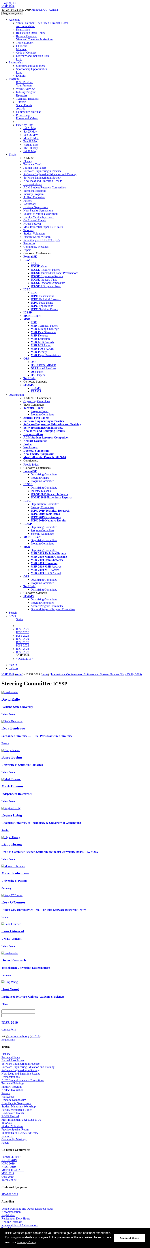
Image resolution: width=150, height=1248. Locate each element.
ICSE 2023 (22, 642)
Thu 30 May (30, 148)
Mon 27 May (31, 138)
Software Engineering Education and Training (49, 174)
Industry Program (26, 92)
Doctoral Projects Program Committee (53, 609)
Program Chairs (40, 477)
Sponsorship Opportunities (31, 69)
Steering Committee (42, 507)
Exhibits (21, 75)
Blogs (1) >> (8, 3)
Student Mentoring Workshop (40, 213)
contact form (8, 1029)
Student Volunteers (34, 233)
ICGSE (35, 263)
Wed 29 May (30, 144)
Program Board (39, 411)
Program (14, 78)
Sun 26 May (30, 134)
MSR (34, 322)
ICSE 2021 (22, 648)
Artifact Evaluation (34, 197)
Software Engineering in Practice (42, 171)
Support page (8, 1039)
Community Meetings (28, 111)
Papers (27, 250)
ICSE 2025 (22, 635)
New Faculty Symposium (38, 210)
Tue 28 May (30, 141)
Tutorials (21, 101)
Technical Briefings (27, 98)
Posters (27, 200)
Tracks (12, 154)
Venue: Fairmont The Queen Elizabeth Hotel (42, 22)
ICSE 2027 (22, 629)
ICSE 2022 (22, 645)
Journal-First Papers (34, 167)
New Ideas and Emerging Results (42, 180)
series (19, 674)
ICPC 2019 (8, 1163)
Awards (20, 108)
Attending (14, 19)
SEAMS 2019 (9, 1194)
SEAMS (36, 388)
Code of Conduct (26, 52)
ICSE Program (24, 82)
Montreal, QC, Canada (44, 9)
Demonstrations (32, 184)
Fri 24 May (29, 128)
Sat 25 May (30, 131)
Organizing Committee (36, 401)
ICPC (34, 292)
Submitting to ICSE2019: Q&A (41, 240)
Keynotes (21, 95)
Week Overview (25, 88)
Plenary (27, 161)
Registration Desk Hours (30, 32)
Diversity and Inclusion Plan (32, 55)
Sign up (13, 668)
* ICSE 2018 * (24, 658)
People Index (31, 464)
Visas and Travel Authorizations (34, 39)
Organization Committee (45, 504)
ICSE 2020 (22, 652)
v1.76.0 (35, 1036)
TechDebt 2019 (10, 1179)
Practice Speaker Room (36, 236)
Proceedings (23, 115)
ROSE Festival (32, 223)
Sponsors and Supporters (30, 65)
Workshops (29, 203)
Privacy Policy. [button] (26, 1242)
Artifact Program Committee (47, 606)
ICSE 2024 (22, 638)
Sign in (13, 664)
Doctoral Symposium (35, 207)
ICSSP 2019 (8, 1166)
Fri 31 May (29, 151)
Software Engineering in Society (42, 177)
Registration (23, 29)
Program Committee (42, 414)
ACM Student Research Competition (44, 187)
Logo (19, 59)
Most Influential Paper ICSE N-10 (43, 226)
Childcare (21, 46)
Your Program (24, 85)
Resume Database (26, 36)
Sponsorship (16, 62)
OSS (33, 361)
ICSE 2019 (7, 674)
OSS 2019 (7, 1176)
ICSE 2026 (22, 632)
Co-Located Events (34, 220)
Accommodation (25, 26)
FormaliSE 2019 (10, 1156)
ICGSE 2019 (9, 1160)
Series (19, 619)
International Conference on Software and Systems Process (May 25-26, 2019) (96, 674)
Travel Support (24, 42)
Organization (16, 394)
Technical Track (32, 164)
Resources (29, 243)
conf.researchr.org (18, 1036)
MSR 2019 (7, 1173)
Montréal (21, 49)
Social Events (24, 105)
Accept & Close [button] (129, 1237)
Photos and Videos (27, 118)
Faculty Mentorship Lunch (38, 217)
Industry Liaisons (41, 490)
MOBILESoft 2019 (12, 1170)
